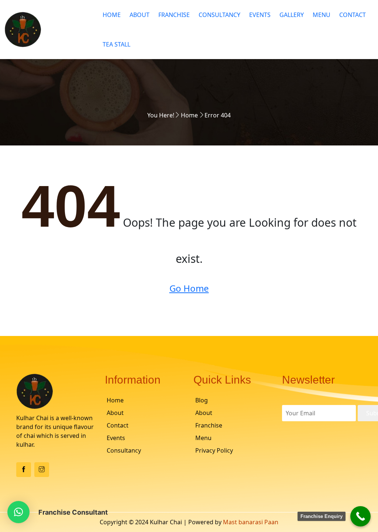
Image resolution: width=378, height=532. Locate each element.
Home (112, 15)
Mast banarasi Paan (250, 522)
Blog (201, 400)
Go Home (189, 288)
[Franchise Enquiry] (360, 516)
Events (260, 15)
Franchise (174, 15)
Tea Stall (116, 44)
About (140, 15)
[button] (18, 512)
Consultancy (219, 15)
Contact (352, 15)
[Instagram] (41, 469)
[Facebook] (23, 469)
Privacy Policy (214, 450)
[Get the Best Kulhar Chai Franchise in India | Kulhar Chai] (47, 29)
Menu (321, 15)
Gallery (291, 15)
